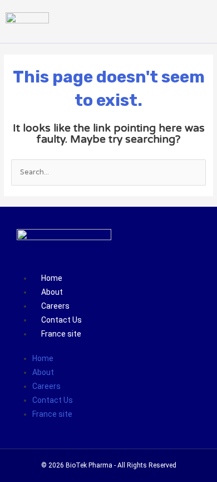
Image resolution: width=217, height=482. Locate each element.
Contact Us (61, 319)
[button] (202, 21)
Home (51, 278)
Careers (55, 305)
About (52, 292)
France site (61, 333)
